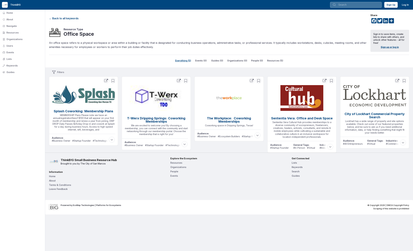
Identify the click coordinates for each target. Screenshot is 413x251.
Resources (10, 32)
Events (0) (201, 60)
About (7, 19)
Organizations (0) (237, 60)
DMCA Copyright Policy (398, 205)
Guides (8, 72)
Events (8, 52)
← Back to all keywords (64, 18)
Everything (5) (183, 60)
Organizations (12, 39)
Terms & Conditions (60, 185)
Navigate (9, 26)
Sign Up (391, 4)
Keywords (10, 65)
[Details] (106, 81)
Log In (405, 4)
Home (7, 12)
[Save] (113, 81)
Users (7, 45)
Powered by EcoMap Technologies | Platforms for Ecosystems (91, 205)
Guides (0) (217, 60)
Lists (7, 59)
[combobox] (356, 5)
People (174, 171)
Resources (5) (275, 60)
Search (296, 171)
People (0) (257, 60)
